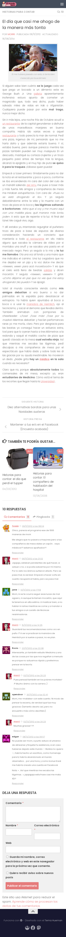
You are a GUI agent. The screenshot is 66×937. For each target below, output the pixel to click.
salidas (48, 270)
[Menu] (62, 4)
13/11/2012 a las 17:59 (31, 589)
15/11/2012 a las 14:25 (32, 625)
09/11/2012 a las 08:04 (33, 526)
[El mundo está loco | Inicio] (11, 4)
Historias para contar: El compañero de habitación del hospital (43, 482)
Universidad (47, 381)
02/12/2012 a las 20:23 (34, 675)
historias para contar (18, 12)
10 (62, 12)
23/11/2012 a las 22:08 (33, 648)
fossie (15, 526)
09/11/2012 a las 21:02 (32, 558)
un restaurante (11, 123)
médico (45, 359)
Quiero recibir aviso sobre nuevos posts (30, 875)
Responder (18, 552)
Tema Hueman (53, 920)
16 (31, 451)
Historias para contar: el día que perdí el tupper (14, 479)
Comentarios (18, 517)
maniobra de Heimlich (40, 304)
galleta (38, 93)
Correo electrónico (46, 828)
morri (11, 34)
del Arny (31, 185)
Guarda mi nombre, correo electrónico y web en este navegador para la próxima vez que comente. (30, 861)
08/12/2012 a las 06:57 (34, 736)
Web (9, 843)
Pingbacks (45, 517)
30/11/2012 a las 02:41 (37, 694)
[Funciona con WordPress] (21, 920)
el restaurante (35, 239)
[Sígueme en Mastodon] (39, 928)
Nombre (12, 825)
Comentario (15, 803)
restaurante (9, 135)
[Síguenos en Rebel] (27, 928)
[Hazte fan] (33, 928)
